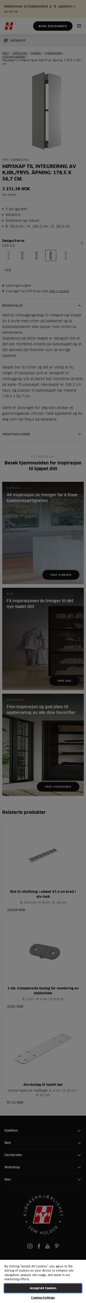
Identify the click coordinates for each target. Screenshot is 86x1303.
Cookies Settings (43, 1297)
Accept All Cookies (43, 1288)
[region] (43, 1281)
